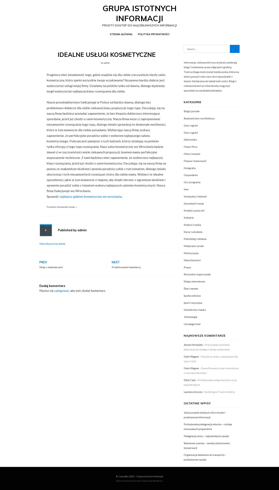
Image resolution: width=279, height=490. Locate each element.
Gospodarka (191, 175)
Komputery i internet (195, 196)
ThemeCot (136, 481)
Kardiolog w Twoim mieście (219, 391)
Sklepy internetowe (194, 281)
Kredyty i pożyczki (194, 210)
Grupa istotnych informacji (149, 476)
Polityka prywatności (153, 34)
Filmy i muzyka (192, 153)
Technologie (190, 316)
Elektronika (190, 139)
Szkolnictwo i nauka (195, 309)
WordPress (158, 481)
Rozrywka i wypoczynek (197, 274)
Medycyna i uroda (194, 245)
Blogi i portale (191, 111)
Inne (186, 189)
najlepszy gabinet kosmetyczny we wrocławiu (91, 196)
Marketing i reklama (195, 238)
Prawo (187, 267)
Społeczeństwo (192, 295)
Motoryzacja (191, 253)
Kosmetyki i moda (66, 206)
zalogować (61, 290)
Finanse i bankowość (195, 160)
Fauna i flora (190, 146)
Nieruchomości (192, 260)
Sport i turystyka (193, 302)
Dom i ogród (191, 125)
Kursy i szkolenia (193, 231)
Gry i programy (192, 182)
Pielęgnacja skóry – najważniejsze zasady (206, 436)
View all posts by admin (52, 243)
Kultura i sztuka (192, 224)
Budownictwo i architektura (199, 118)
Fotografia (190, 168)
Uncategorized (192, 323)
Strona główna (121, 34)
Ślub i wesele (191, 288)
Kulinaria (189, 217)
